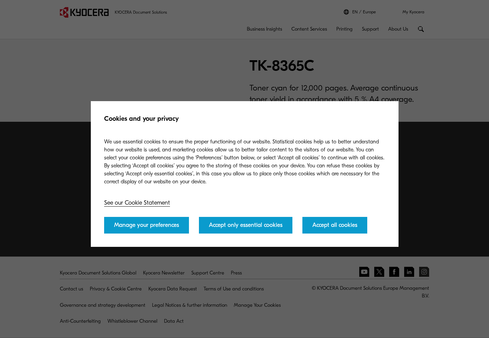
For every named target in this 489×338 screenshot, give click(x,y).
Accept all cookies (334, 225)
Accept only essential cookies (245, 225)
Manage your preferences (146, 225)
